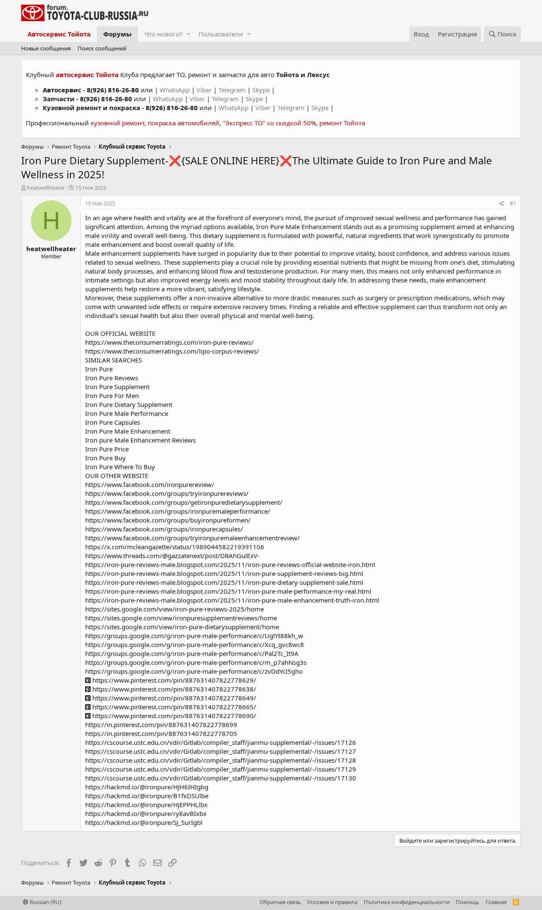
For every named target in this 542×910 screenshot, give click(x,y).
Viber (204, 90)
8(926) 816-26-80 (113, 90)
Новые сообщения (46, 48)
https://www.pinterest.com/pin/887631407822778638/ (173, 689)
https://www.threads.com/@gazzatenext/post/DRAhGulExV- (172, 555)
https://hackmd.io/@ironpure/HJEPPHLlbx (146, 804)
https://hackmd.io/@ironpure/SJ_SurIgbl (143, 822)
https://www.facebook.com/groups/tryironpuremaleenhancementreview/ (192, 538)
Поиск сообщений (101, 48)
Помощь (467, 902)
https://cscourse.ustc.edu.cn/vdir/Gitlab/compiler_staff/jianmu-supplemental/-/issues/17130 (220, 778)
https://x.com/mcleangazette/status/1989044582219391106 (174, 546)
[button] (188, 34)
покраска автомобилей (183, 123)
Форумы (117, 34)
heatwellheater (46, 187)
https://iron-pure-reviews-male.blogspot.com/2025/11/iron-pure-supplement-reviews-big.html (224, 573)
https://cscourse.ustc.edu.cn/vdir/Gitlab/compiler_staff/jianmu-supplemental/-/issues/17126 (220, 742)
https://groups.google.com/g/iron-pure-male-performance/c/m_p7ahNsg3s (196, 662)
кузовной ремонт (117, 123)
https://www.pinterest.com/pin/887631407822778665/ (173, 707)
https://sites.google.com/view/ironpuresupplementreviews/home (181, 618)
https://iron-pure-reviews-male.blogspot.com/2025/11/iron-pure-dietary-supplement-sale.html (224, 582)
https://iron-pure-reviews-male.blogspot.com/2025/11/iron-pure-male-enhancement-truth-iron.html (232, 600)
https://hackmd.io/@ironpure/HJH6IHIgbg (146, 787)
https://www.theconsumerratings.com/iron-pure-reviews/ (169, 342)
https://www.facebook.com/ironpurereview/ (149, 484)
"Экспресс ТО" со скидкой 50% (269, 123)
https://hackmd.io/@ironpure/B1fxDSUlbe (146, 795)
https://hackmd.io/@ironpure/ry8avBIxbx (146, 813)
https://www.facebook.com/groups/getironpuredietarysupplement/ (183, 502)
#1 (513, 203)
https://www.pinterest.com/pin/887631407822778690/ (173, 715)
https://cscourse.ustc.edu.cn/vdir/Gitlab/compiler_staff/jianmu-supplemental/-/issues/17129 (220, 769)
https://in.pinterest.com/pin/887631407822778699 (161, 724)
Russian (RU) (44, 902)
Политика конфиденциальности (407, 902)
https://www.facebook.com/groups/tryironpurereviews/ (167, 493)
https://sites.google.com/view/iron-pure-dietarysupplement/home (182, 626)
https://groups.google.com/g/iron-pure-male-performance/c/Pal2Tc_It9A (192, 653)
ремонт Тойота (342, 123)
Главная (496, 902)
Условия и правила (332, 902)
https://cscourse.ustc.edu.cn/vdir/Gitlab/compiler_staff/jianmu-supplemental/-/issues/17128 (220, 760)
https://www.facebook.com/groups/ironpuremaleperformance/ (177, 511)
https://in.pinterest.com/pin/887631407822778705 (161, 733)
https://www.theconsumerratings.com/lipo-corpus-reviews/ (172, 351)
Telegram (232, 90)
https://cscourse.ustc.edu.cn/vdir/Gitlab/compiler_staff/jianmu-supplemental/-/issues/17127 (220, 751)
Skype (261, 90)
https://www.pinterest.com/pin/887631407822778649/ (173, 698)
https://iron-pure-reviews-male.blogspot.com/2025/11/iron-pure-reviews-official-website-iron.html (230, 564)
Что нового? (163, 34)
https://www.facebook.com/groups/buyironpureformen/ (168, 520)
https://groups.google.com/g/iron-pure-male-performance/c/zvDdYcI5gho (194, 671)
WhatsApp (175, 90)
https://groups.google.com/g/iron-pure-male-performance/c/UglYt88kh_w (194, 635)
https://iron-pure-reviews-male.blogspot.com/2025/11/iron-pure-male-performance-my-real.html (228, 591)
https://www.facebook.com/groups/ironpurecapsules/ (164, 529)
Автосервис (62, 90)
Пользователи (221, 34)
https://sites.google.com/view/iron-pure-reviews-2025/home (174, 609)
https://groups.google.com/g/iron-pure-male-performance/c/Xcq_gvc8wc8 (194, 644)
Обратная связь (280, 902)
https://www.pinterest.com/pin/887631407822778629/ (173, 680)
